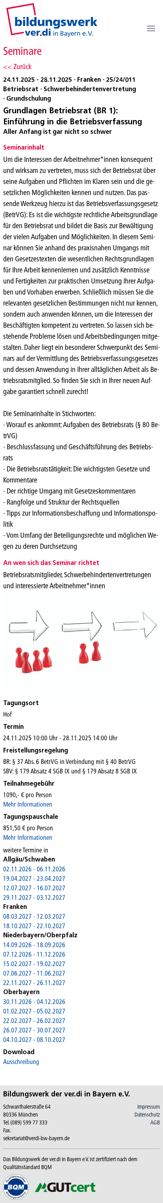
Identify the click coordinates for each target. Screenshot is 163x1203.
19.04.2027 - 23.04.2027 (34, 878)
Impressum (148, 1106)
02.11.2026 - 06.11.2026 (34, 869)
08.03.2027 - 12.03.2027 (34, 916)
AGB (155, 1122)
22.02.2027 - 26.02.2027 (34, 1021)
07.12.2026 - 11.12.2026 (34, 954)
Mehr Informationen (27, 804)
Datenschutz (147, 1114)
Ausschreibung (21, 1062)
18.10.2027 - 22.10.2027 (34, 926)
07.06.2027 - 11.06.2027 (34, 973)
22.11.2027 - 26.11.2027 (34, 983)
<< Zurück (17, 66)
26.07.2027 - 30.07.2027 (34, 1030)
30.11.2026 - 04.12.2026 (34, 1002)
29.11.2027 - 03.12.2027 (34, 897)
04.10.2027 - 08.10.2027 (34, 1039)
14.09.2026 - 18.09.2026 (34, 945)
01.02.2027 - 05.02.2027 (34, 1011)
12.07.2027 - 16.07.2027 (34, 888)
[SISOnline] (51, 20)
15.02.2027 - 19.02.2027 (34, 964)
